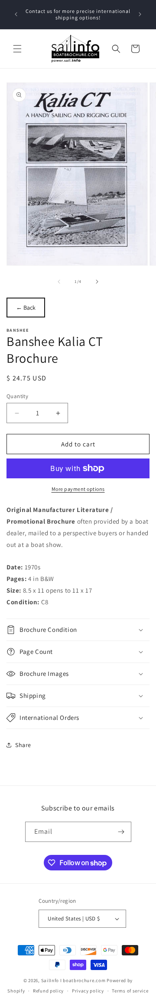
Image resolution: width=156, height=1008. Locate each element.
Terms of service (130, 991)
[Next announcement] (140, 14)
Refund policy (48, 991)
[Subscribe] (121, 832)
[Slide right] (97, 281)
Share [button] (23, 745)
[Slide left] (58, 281)
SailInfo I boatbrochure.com (73, 980)
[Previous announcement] (16, 14)
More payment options (78, 489)
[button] (17, 48)
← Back (26, 307)
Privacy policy (88, 991)
